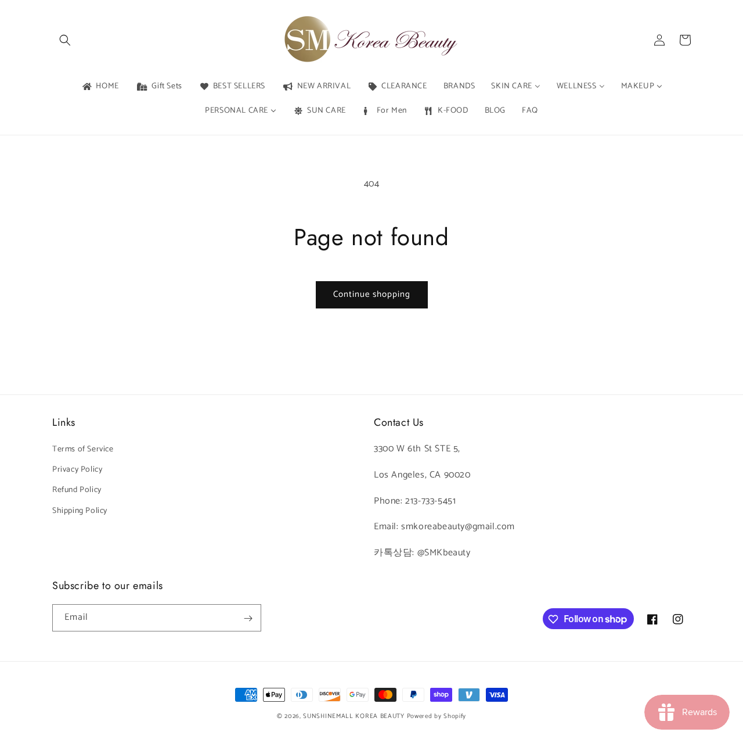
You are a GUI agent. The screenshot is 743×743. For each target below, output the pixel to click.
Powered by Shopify (437, 716)
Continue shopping (371, 294)
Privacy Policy (77, 469)
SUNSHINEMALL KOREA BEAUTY (354, 716)
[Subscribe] (248, 618)
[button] (65, 40)
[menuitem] (100, 86)
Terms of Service (83, 449)
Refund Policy (77, 490)
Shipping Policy (79, 511)
